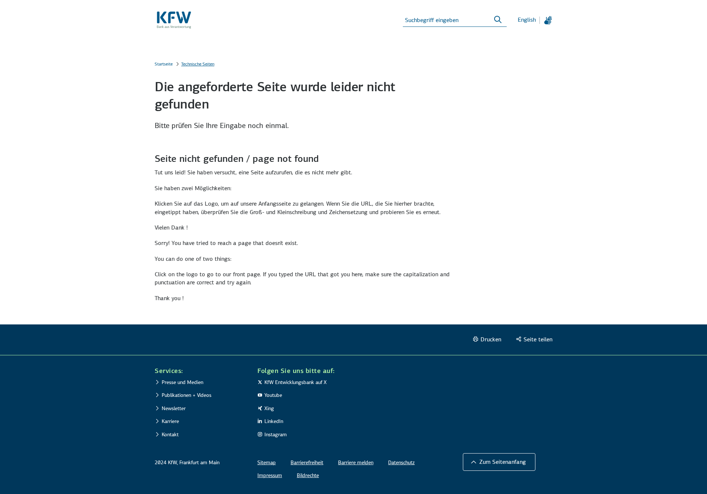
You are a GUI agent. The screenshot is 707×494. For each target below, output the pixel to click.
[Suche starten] (497, 19)
